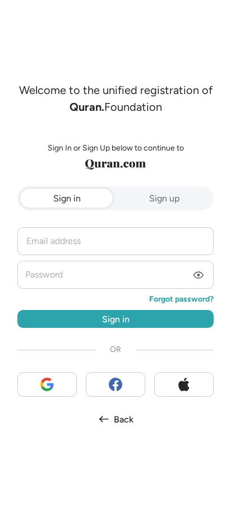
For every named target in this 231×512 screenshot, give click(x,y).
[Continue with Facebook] (115, 384)
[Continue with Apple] (184, 384)
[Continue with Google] (47, 384)
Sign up (164, 198)
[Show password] (198, 276)
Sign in (67, 198)
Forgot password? (181, 299)
